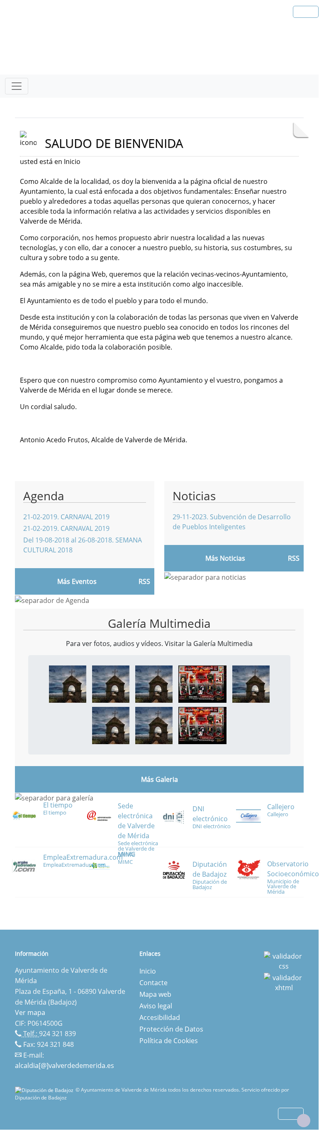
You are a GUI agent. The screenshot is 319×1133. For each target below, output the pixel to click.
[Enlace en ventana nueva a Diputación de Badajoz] (45, 1089)
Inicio (147, 971)
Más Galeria (159, 779)
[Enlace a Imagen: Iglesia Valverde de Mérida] (154, 683)
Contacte (153, 982)
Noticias (194, 496)
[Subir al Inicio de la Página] (303, 1120)
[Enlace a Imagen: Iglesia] (67, 683)
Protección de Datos (171, 1029)
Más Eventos (77, 581)
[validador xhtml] (284, 982)
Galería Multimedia (159, 623)
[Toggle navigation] (16, 86)
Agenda (43, 496)
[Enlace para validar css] (284, 960)
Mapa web (155, 994)
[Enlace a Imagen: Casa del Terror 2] (202, 683)
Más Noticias (225, 558)
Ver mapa (30, 1012)
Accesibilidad (159, 1017)
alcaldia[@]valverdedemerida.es (64, 1065)
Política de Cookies (168, 1040)
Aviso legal (155, 1005)
